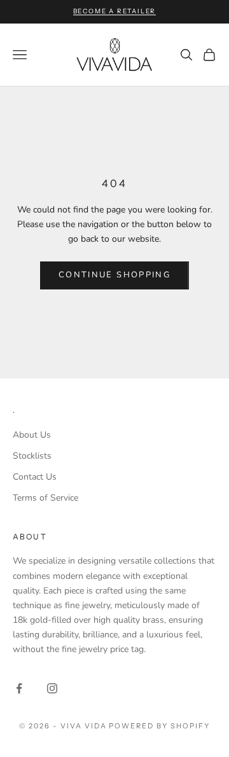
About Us (32, 435)
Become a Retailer (114, 11)
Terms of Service (45, 498)
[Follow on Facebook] (19, 688)
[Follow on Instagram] (52, 688)
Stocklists (32, 456)
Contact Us (35, 477)
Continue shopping (114, 275)
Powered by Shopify (159, 725)
